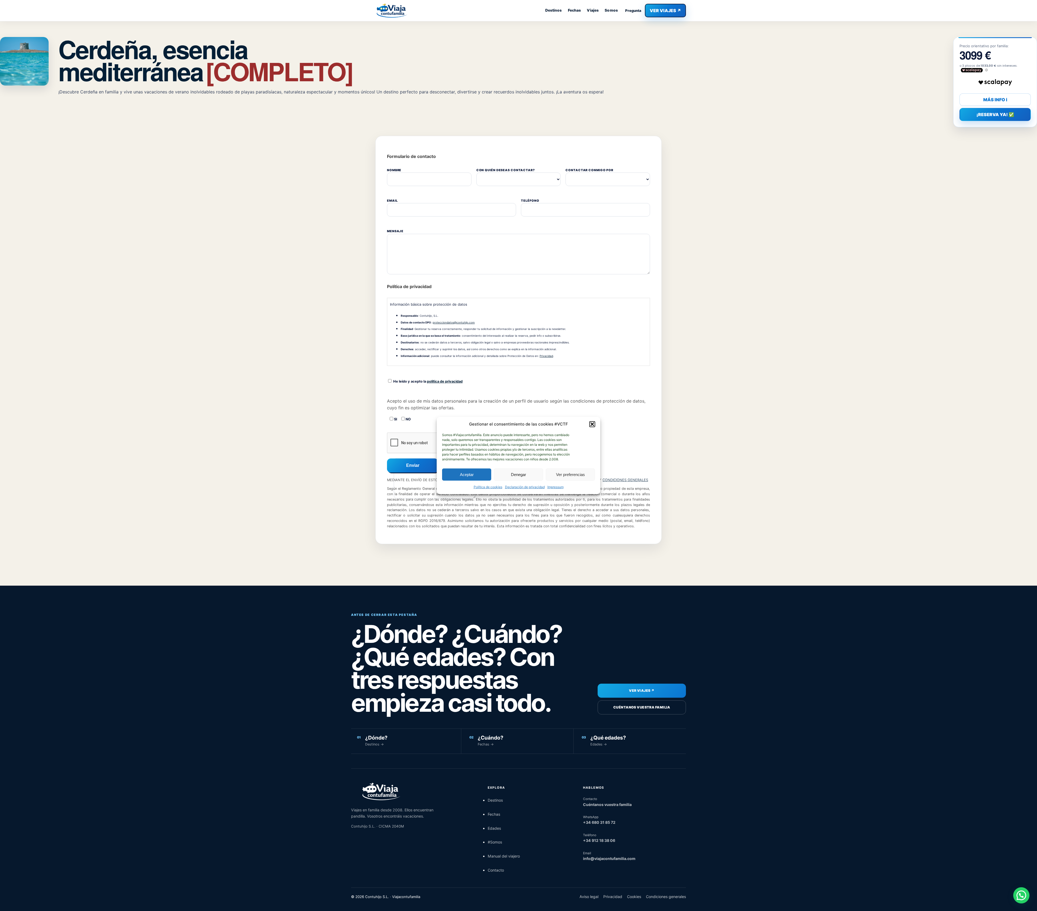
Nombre (394, 170)
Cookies (634, 896)
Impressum (555, 487)
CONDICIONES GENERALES (625, 480)
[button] (592, 424)
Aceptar (467, 474)
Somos (611, 10)
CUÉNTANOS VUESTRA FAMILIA (641, 707)
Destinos (553, 10)
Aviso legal (589, 896)
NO (408, 419)
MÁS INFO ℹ (995, 99)
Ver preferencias (570, 474)
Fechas (574, 10)
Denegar (518, 474)
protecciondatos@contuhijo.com (454, 322)
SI (395, 419)
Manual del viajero (504, 856)
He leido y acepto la (427, 381)
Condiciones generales (666, 896)
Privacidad (546, 355)
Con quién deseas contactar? (505, 170)
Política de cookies (488, 487)
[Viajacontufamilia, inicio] (391, 10)
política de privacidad (445, 381)
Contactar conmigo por (589, 170)
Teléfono (530, 201)
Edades (494, 828)
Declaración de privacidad (525, 487)
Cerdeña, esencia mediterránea (205, 60)
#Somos (495, 842)
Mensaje (395, 231)
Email (392, 201)
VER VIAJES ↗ (665, 10)
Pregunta (633, 10)
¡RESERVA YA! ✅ (995, 114)
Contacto (496, 870)
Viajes (593, 10)
